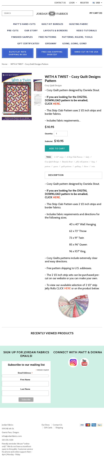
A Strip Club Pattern (74, 157)
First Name (25, 380)
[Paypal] (100, 425)
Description (56, 175)
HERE (67, 288)
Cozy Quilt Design (52, 161)
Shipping (59, 427)
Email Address (25, 373)
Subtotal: (49, 141)
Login (71, 3)
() (96, 13)
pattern (47, 166)
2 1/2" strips (59, 157)
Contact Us (60, 3)
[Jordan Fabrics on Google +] (84, 362)
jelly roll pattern (82, 161)
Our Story (46, 425)
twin (93, 166)
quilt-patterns (66, 166)
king (93, 161)
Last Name (25, 389)
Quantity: (49, 133)
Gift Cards (48, 427)
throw (86, 166)
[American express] (94, 425)
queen (55, 166)
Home (4, 64)
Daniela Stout (67, 161)
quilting (78, 166)
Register (84, 3)
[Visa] (82, 425)
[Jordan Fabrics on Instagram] (72, 362)
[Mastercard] (88, 425)
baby (87, 157)
